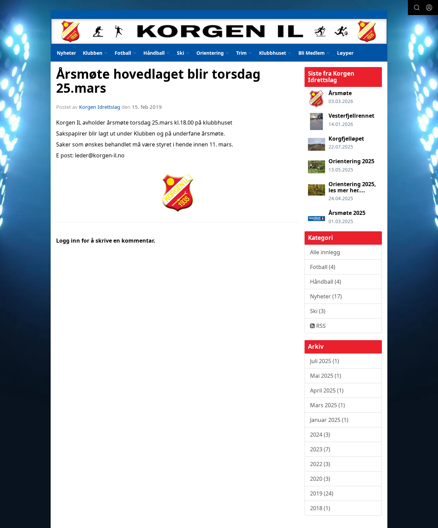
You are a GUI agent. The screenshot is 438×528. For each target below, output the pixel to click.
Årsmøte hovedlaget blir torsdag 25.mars (158, 80)
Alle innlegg (325, 252)
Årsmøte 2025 (346, 213)
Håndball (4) (325, 281)
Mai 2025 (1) (325, 375)
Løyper (345, 53)
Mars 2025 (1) (327, 405)
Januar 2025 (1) (329, 420)
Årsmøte (340, 93)
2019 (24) (321, 493)
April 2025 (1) (327, 390)
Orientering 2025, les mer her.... (352, 187)
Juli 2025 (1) (324, 361)
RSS (320, 326)
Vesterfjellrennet (351, 115)
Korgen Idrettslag (99, 106)
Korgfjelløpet (346, 138)
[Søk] (417, 7)
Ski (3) (317, 311)
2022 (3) (320, 464)
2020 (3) (320, 478)
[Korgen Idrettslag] (219, 27)
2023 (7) (320, 449)
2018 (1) (320, 508)
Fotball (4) (322, 267)
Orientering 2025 (351, 161)
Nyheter (66, 53)
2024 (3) (320, 434)
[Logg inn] (429, 7)
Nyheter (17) (326, 296)
